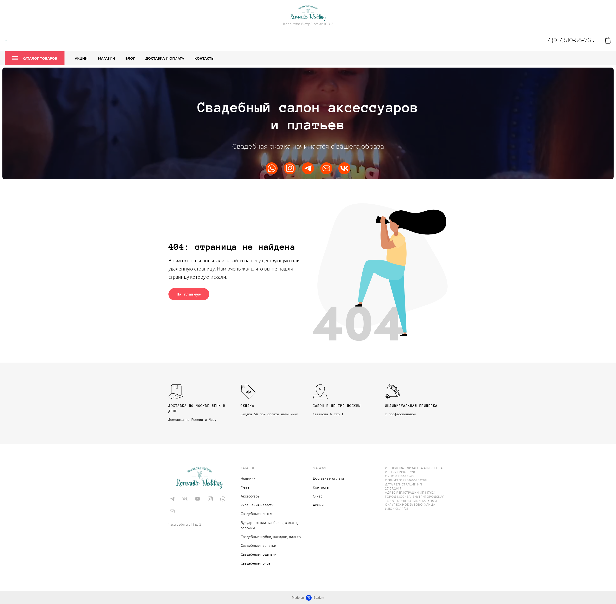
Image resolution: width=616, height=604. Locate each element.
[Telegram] (308, 168)
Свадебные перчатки (258, 545)
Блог (130, 58)
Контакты (204, 58)
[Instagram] (290, 168)
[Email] (326, 168)
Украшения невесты (257, 504)
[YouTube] (197, 499)
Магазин (106, 58)
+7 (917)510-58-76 (569, 40)
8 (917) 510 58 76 (186, 517)
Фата (245, 487)
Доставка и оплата (164, 58)
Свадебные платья (256, 513)
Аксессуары (250, 495)
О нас (317, 495)
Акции (81, 58)
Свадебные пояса (255, 563)
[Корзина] (607, 40)
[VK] (344, 168)
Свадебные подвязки (258, 554)
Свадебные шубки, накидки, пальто (271, 536)
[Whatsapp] (272, 168)
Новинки (248, 478)
